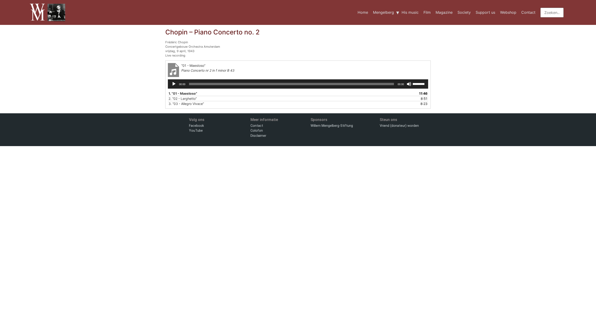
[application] (298, 84)
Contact (528, 12)
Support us (485, 12)
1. (183, 93)
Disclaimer (258, 136)
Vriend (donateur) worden (399, 126)
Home (363, 12)
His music (410, 12)
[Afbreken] (409, 84)
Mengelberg (383, 12)
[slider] (419, 83)
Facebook (196, 126)
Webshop (508, 12)
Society (464, 12)
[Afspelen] (174, 84)
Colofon (257, 131)
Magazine (444, 12)
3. (186, 104)
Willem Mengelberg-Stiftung (332, 126)
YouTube (196, 131)
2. (183, 98)
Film (427, 12)
